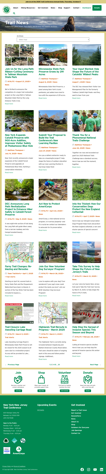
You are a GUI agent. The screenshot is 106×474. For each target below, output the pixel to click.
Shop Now (41, 390)
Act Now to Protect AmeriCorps (49, 205)
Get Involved (64, 390)
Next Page (95, 365)
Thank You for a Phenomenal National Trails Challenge (84, 138)
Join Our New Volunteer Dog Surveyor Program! (52, 267)
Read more (9, 104)
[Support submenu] (70, 7)
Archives (20, 36)
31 (59, 365)
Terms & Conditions (19, 466)
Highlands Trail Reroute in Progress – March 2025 (53, 328)
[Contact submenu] (80, 7)
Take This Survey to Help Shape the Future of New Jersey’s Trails (86, 269)
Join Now (18, 390)
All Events (40, 410)
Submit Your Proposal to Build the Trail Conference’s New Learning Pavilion (52, 139)
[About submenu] (18, 7)
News (7, 85)
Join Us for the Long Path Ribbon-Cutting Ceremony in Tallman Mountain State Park (19, 73)
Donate (88, 390)
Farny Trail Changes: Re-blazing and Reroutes (18, 267)
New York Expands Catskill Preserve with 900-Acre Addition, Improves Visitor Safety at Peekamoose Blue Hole (19, 140)
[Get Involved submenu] (48, 7)
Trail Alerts (10, 277)
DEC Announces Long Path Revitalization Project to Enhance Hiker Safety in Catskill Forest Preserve (19, 209)
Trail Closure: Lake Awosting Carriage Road (18, 328)
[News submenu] (55, 7)
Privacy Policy (6, 466)
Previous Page (12, 365)
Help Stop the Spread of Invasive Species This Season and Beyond (85, 330)
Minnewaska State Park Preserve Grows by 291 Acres (52, 72)
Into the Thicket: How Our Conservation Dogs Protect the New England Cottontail (86, 207)
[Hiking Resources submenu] (35, 7)
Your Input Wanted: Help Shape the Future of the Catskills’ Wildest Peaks (85, 72)
